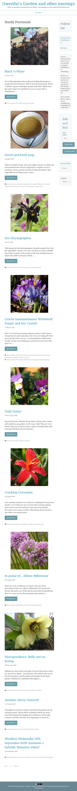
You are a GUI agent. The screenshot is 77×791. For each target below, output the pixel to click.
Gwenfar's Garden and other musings (38, 4)
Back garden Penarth (14, 103)
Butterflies (19, 605)
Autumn (10, 729)
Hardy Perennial (28, 103)
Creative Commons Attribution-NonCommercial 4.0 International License (47, 786)
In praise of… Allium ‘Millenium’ (27, 576)
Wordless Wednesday (45, 757)
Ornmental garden (34, 355)
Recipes (15, 186)
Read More (11, 97)
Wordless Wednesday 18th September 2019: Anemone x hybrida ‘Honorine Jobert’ (24, 743)
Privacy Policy (38, 788)
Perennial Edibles (36, 184)
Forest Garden (12, 184)
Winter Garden (24, 441)
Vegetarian (39, 186)
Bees (8, 355)
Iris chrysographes (18, 238)
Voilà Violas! (13, 411)
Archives (64, 178)
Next (17, 766)
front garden (16, 524)
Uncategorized (29, 186)
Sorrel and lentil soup (19, 155)
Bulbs (9, 267)
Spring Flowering (43, 360)
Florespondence (12, 690)
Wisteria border (23, 357)
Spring (15, 357)
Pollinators (8, 357)
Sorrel (21, 186)
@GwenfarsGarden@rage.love (65, 40)
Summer (27, 267)
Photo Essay (46, 355)
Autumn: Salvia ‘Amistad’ (22, 700)
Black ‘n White (15, 71)
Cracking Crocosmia (19, 492)
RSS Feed (64, 48)
